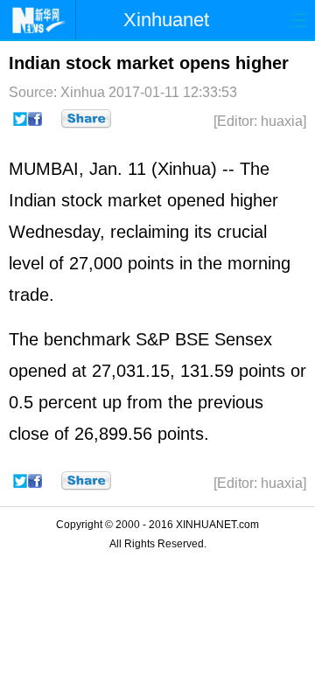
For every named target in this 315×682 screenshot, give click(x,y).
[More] (86, 119)
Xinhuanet (166, 20)
